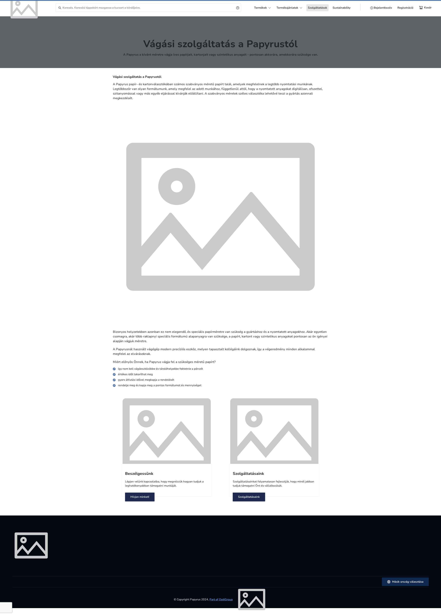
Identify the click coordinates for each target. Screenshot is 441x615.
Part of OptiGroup (221, 599)
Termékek (260, 8)
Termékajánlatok (287, 8)
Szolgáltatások (317, 8)
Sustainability (342, 8)
